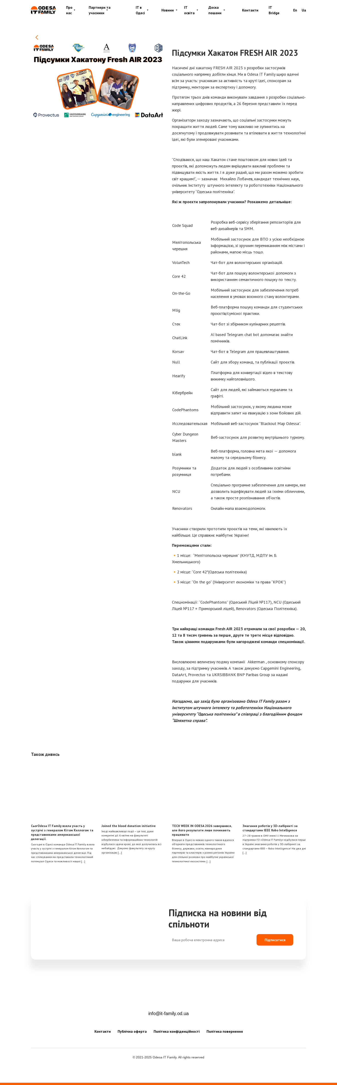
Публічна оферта (132, 1031)
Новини (167, 10)
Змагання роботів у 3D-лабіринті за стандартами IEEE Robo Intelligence (270, 828)
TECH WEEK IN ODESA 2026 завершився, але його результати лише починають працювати (202, 830)
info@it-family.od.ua (168, 1013)
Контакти (250, 10)
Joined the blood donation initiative (129, 826)
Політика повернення (225, 1031)
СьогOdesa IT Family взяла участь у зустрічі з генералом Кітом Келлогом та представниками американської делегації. (62, 832)
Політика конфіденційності (177, 1031)
